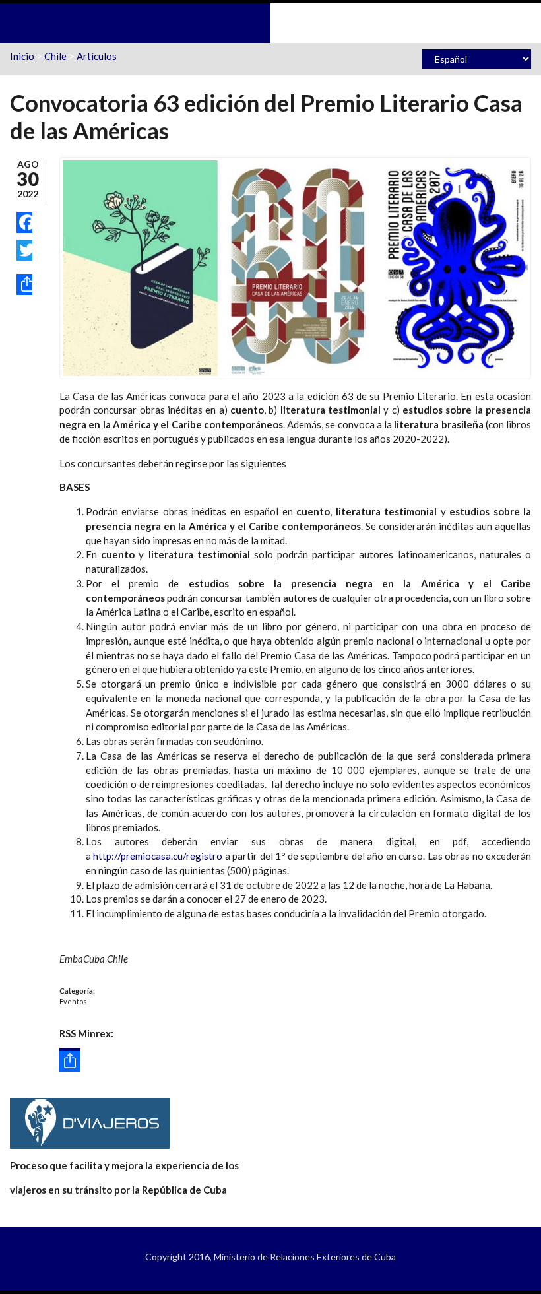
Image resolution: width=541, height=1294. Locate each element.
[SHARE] (24, 284)
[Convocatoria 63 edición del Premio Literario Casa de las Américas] (295, 267)
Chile (55, 56)
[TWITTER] (24, 250)
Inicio (22, 56)
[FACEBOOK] (24, 222)
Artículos (97, 56)
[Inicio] (270, 22)
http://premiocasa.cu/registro (157, 856)
